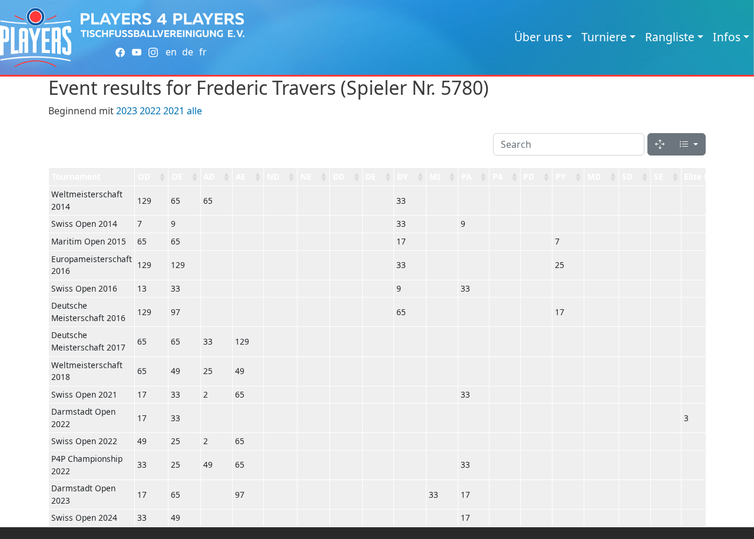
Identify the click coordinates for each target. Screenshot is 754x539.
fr (203, 51)
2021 (173, 110)
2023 (126, 110)
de (187, 51)
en (171, 51)
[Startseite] (35, 37)
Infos (726, 37)
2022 (150, 110)
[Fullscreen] (659, 144)
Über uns (538, 37)
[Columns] (689, 144)
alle (194, 110)
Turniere (604, 37)
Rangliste (670, 37)
